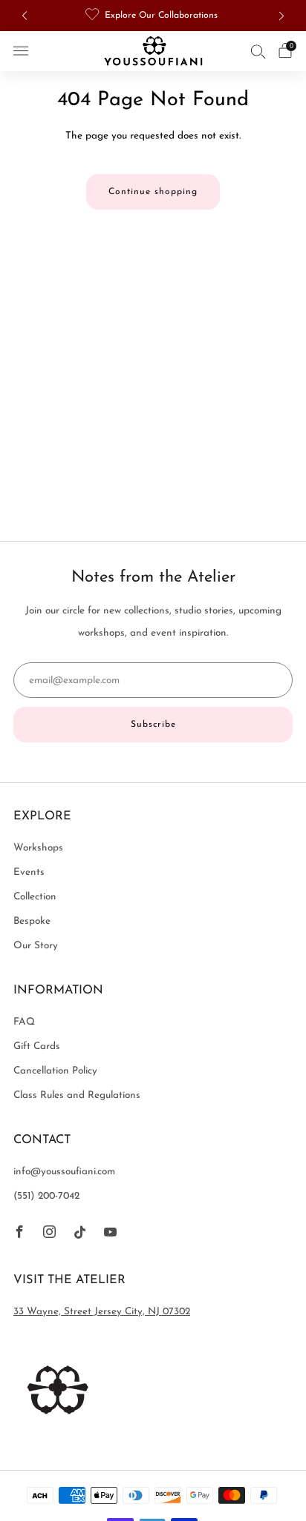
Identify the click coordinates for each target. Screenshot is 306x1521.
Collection (34, 897)
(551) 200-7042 (46, 1196)
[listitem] (153, 15)
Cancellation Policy (55, 1071)
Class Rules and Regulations (76, 1095)
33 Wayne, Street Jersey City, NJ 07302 (101, 1312)
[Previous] (24, 16)
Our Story (35, 946)
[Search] (258, 51)
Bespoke (32, 921)
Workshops (38, 848)
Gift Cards (36, 1046)
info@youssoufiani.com (64, 1171)
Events (29, 872)
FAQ (24, 1022)
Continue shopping (153, 191)
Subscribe (153, 724)
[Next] (281, 16)
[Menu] (20, 51)
